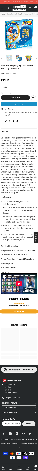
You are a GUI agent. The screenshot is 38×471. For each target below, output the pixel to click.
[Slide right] (34, 369)
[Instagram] (10, 433)
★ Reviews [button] (36, 238)
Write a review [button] (19, 311)
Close (36, 2)
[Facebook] (2, 121)
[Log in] (30, 8)
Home (3, 14)
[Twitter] (6, 121)
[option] (19, 34)
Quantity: (4, 87)
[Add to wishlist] (33, 97)
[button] (31, 50)
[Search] (8, 8)
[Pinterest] (10, 121)
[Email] (13, 121)
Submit (29, 424)
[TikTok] (16, 433)
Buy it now (19, 104)
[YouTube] (23, 433)
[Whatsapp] (17, 121)
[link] (10, 354)
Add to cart (15, 98)
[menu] (2, 8)
